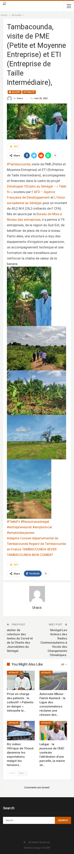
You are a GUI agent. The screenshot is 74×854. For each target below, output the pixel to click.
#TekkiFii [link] (13, 522)
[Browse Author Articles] (37, 594)
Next (62, 121)
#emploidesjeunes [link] (21, 533)
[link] (13, 538)
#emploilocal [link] (42, 527)
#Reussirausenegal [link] (35, 522)
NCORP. (46, 847)
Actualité (29, 92)
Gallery (15, 92)
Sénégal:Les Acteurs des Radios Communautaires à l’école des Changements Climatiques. (53, 642)
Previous (12, 121)
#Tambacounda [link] (18, 164)
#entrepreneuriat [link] (19, 527)
